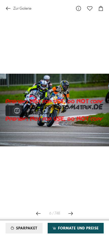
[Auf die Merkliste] (90, 8)
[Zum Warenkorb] (101, 8)
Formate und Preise (78, 228)
